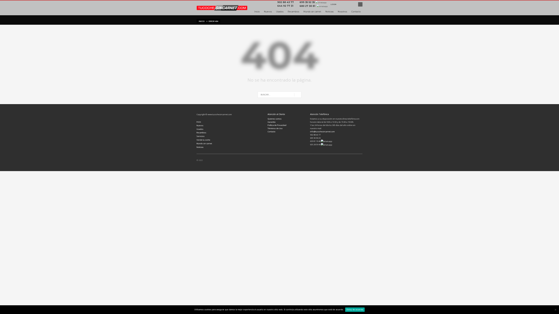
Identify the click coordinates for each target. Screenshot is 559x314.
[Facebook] (341, 4)
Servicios (201, 136)
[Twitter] (343, 161)
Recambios (201, 132)
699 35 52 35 (307, 2)
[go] (297, 95)
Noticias (200, 147)
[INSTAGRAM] (347, 4)
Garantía (271, 122)
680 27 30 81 (308, 6)
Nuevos (200, 125)
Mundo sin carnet (204, 143)
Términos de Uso (275, 128)
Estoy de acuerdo (355, 309)
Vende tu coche (203, 140)
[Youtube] (353, 4)
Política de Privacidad (277, 125)
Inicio (199, 122)
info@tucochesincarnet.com (322, 131)
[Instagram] (348, 161)
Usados (200, 129)
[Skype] (360, 161)
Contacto (271, 131)
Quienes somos (275, 118)
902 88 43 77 (286, 2)
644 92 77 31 (286, 6)
